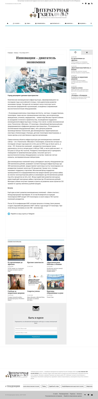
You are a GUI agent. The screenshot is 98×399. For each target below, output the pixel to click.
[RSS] (92, 4)
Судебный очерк (49, 386)
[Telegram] (86, 4)
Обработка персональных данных (73, 396)
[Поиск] (91, 23)
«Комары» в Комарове (79, 95)
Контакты (79, 393)
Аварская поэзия (87, 386)
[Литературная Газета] (49, 13)
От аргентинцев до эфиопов (78, 59)
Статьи (16, 53)
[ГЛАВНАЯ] (7, 23)
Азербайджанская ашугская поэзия (68, 386)
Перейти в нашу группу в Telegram (22, 214)
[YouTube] (89, 4)
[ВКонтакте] (82, 4)
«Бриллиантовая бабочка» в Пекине (81, 68)
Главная (10, 53)
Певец (39, 386)
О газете (55, 393)
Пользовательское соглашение (53, 396)
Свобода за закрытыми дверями (79, 78)
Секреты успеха (77, 88)
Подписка (72, 393)
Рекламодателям (63, 393)
